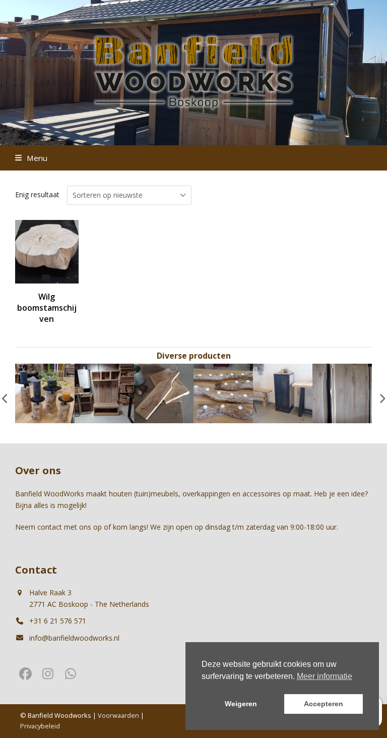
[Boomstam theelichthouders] (223, 393)
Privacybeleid (40, 725)
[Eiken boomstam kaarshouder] (45, 393)
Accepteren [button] (323, 704)
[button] (31, 158)
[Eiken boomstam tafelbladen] (342, 393)
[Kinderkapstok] (104, 393)
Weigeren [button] (241, 704)
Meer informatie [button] (324, 676)
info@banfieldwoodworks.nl (74, 638)
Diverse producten (194, 355)
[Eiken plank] (164, 393)
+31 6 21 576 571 (57, 621)
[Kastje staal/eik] (282, 393)
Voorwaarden (118, 715)
